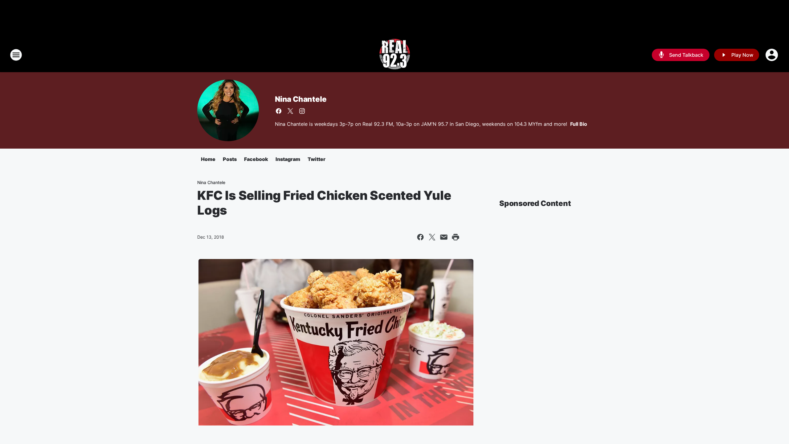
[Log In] (772, 55)
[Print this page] (455, 237)
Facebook (256, 159)
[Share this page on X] (432, 237)
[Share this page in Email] (443, 237)
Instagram (288, 159)
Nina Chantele (300, 99)
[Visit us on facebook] (278, 111)
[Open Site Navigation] (16, 55)
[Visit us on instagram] (302, 111)
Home (208, 159)
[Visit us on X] (290, 111)
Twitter (316, 159)
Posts (230, 159)
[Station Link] (394, 55)
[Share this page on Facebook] (420, 237)
